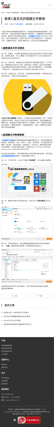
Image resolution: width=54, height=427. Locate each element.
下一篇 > (40, 296)
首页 (2, 12)
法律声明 (4, 381)
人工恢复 (4, 354)
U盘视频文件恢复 (7, 140)
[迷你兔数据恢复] (6, 4)
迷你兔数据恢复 (6, 345)
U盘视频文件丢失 (34, 36)
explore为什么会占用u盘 (12, 320)
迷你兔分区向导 (6, 348)
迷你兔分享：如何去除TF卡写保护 (16, 313)
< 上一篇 (14, 296)
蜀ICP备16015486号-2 (34, 414)
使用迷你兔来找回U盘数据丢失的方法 (17, 324)
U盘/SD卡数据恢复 (12, 12)
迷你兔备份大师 (6, 351)
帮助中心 (4, 364)
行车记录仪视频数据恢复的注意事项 (16, 316)
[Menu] (50, 5)
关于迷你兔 (5, 378)
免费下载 (4, 367)
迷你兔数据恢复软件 (8, 156)
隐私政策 (4, 384)
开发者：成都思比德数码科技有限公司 (21, 409)
